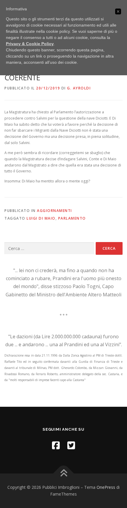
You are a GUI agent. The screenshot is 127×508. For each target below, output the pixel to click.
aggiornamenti (54, 210)
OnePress (106, 487)
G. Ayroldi (79, 88)
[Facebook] (56, 445)
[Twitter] (71, 445)
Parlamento (72, 218)
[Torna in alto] (63, 473)
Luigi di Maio (41, 218)
